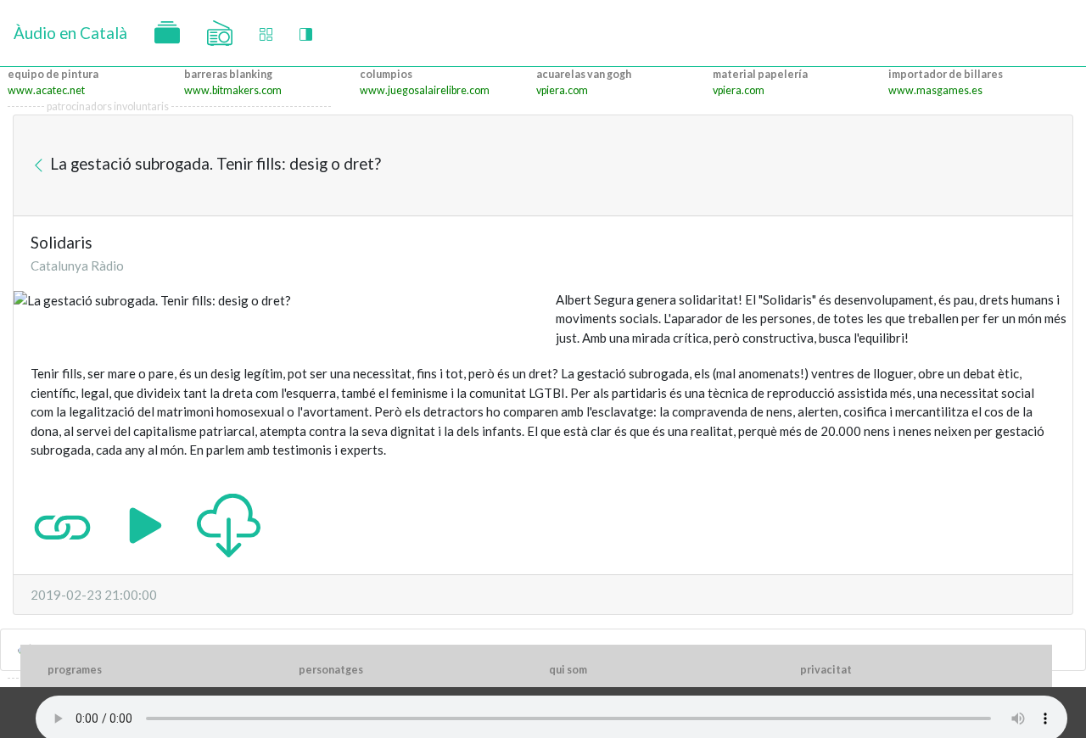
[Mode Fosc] (306, 33)
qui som (568, 669)
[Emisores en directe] (219, 33)
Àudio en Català (70, 32)
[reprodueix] (145, 523)
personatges (331, 669)
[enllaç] (62, 523)
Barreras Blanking (228, 74)
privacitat (826, 669)
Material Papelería (760, 74)
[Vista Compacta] (266, 33)
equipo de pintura (53, 74)
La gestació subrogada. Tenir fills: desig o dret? (214, 163)
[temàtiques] (167, 33)
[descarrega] (228, 523)
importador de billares (945, 74)
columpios (386, 74)
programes (75, 669)
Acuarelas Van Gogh (583, 74)
